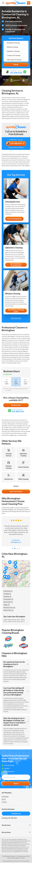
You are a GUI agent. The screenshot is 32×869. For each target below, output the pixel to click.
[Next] (27, 381)
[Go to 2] (14, 548)
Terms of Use (17, 861)
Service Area (6, 832)
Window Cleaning (12, 47)
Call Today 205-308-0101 (9, 818)
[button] (15, 567)
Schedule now (16, 813)
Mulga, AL (6, 604)
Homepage (5, 796)
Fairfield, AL (7, 594)
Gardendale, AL (8, 599)
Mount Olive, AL (8, 610)
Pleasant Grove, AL (9, 607)
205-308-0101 (16, 73)
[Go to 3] (17, 548)
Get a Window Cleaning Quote (16, 311)
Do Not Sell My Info (8, 861)
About (4, 799)
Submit (16, 64)
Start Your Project (16, 491)
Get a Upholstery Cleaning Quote (16, 265)
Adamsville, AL (8, 602)
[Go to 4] (19, 548)
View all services (16, 318)
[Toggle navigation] (3, 2)
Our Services (6, 825)
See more (16, 486)
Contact (4, 802)
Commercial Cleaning (13, 55)
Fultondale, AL (7, 591)
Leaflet (28, 586)
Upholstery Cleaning (13, 51)
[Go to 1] (12, 548)
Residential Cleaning (13, 43)
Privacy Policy (25, 861)
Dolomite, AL (7, 596)
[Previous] (4, 381)
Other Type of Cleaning (14, 60)
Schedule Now (16, 405)
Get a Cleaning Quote (14, 219)
